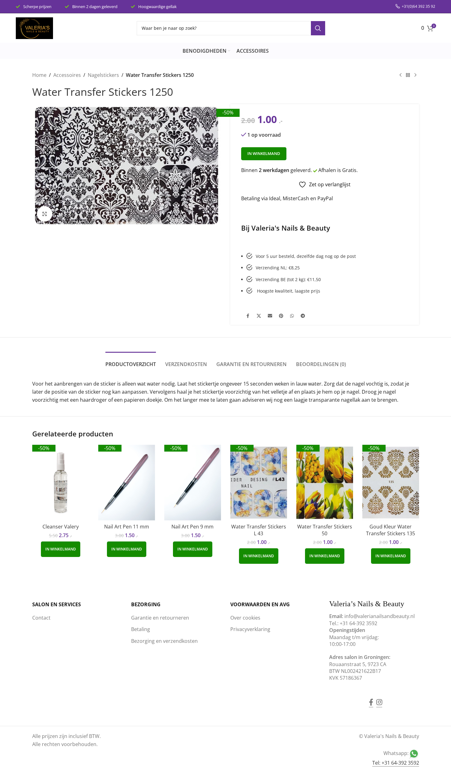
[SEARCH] (318, 28)
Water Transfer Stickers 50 (324, 530)
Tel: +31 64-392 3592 (395, 762)
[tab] (130, 361)
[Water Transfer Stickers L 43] (258, 482)
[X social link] (259, 316)
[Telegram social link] (303, 316)
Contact (41, 617)
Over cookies (245, 617)
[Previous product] (400, 75)
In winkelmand (263, 153)
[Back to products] (408, 75)
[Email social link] (270, 316)
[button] (60, 549)
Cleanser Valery (60, 526)
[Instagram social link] (379, 698)
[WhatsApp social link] (292, 316)
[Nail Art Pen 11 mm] (126, 482)
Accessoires (67, 75)
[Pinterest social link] (281, 316)
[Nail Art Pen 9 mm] (192, 482)
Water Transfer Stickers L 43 (258, 530)
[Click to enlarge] (44, 214)
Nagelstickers (103, 75)
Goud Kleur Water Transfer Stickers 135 (390, 530)
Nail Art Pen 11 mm (126, 526)
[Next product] (415, 75)
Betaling (140, 629)
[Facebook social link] (248, 316)
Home (39, 75)
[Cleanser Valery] (60, 482)
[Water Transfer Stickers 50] (324, 482)
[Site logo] (34, 27)
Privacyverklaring (250, 629)
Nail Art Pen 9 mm (192, 526)
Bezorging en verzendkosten (164, 641)
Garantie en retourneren (160, 617)
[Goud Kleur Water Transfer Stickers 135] (390, 482)
